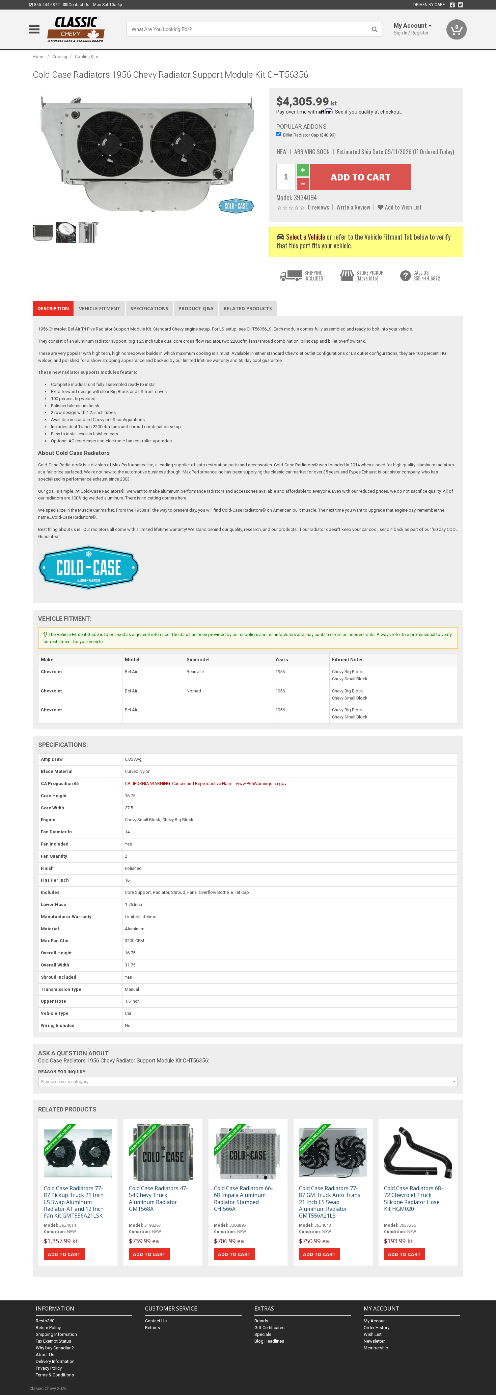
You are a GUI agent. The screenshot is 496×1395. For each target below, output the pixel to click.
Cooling (59, 56)
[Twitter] (460, 5)
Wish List (373, 1334)
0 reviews (318, 206)
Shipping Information (56, 1334)
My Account (375, 1320)
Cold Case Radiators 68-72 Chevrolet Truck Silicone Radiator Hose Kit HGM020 (413, 1198)
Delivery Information (55, 1361)
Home (39, 56)
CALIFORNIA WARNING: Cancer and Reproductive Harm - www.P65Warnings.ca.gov (205, 783)
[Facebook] (452, 5)
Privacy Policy (49, 1368)
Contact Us (78, 4)
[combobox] (248, 1081)
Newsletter (374, 1341)
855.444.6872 (46, 4)
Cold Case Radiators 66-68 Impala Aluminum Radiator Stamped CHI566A (243, 1198)
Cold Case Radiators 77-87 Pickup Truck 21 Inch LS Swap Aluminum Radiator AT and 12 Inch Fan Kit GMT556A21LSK (74, 1201)
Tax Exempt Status (53, 1341)
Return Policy (48, 1327)
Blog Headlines (269, 1341)
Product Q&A (196, 308)
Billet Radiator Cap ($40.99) (309, 135)
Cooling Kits (86, 56)
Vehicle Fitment (99, 308)
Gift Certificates (269, 1327)
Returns (152, 1327)
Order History (376, 1327)
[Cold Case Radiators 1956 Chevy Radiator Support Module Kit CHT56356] (147, 153)
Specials (262, 1334)
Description (53, 308)
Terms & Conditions (55, 1374)
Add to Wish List (403, 206)
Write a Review (353, 206)
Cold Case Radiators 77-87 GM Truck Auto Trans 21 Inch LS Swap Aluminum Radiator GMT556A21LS (329, 1201)
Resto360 (45, 1320)
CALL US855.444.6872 (426, 275)
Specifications (149, 308)
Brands (261, 1320)
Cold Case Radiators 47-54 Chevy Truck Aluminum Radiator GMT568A (158, 1198)
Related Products (248, 308)
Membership (376, 1347)
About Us (45, 1354)
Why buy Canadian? (55, 1347)
